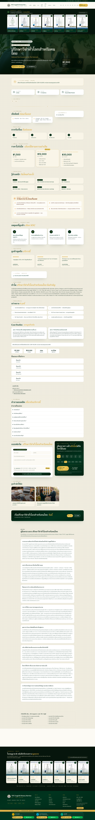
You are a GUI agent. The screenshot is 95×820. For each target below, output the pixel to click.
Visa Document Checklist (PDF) (21, 275)
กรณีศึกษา (42, 5)
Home (14, 41)
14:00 (69, 461)
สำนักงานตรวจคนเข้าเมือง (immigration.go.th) (22, 389)
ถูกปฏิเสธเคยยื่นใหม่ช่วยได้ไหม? (20, 417)
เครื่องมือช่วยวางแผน (66, 799)
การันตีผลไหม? (17, 409)
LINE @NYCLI (32, 66)
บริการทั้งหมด (37, 797)
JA (65, 5)
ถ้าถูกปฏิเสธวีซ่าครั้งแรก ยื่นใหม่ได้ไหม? (22, 428)
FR (70, 5)
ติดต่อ (54, 5)
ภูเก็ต (30, 5)
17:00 (80, 461)
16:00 (76, 461)
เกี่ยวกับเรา (45, 5)
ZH (63, 5)
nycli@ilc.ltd (78, 0)
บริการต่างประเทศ (52, 804)
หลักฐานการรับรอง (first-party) (20, 393)
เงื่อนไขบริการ (65, 804)
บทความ (49, 5)
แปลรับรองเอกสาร (38, 799)
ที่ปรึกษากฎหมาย (38, 802)
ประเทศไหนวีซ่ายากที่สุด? (19, 435)
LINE (78, 515)
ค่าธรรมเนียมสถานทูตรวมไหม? (20, 420)
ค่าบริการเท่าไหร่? (17, 431)
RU (75, 5)
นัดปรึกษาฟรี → (80, 808)
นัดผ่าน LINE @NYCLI (61, 468)
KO (68, 5)
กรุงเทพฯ (50, 799)
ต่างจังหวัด (51, 802)
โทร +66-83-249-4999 (75, 468)
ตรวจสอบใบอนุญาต (82, 12)
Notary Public (38, 804)
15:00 (73, 461)
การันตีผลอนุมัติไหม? (18, 413)
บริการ (34, 5)
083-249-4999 (71, 0)
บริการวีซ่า (37, 800)
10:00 (58, 461)
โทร (70, 515)
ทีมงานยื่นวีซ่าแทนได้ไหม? (19, 424)
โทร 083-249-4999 (18, 66)
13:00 (66, 461)
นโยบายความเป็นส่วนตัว (67, 806)
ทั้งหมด (50, 797)
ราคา (38, 5)
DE (72, 5)
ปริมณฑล (50, 800)
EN (60, 5)
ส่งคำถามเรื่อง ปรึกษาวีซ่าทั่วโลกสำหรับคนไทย (33, 474)
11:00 (62, 461)
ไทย (58, 5)
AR (77, 5)
